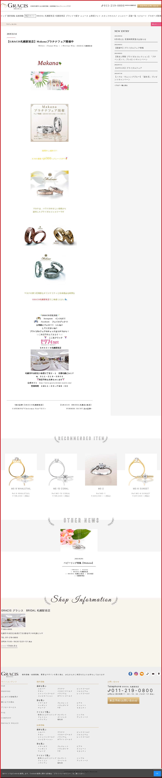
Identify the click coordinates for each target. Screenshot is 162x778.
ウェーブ (42, 707)
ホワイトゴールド (65, 696)
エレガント (62, 714)
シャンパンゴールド (46, 693)
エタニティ (81, 707)
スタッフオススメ (109, 16)
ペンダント (42, 705)
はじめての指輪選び (9, 696)
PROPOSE (6, 691)
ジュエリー (123, 16)
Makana (41, 45)
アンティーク (82, 717)
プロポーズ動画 (154, 16)
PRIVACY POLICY (10, 723)
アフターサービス (8, 707)
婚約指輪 (11, 16)
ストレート (81, 705)
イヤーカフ (42, 703)
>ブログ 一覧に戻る (121, 85)
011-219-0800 (114, 5)
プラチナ (61, 689)
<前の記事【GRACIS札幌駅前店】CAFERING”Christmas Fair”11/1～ (29, 407)
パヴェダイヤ (63, 705)
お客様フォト (95, 16)
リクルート (142, 16)
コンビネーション (45, 696)
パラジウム (62, 693)
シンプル (80, 714)
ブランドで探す (73, 16)
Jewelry (85, 569)
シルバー (42, 689)
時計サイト (30, 16)
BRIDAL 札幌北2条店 (76, 573)
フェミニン (42, 717)
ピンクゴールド (83, 689)
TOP (8, 24)
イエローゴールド (65, 691)
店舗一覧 (132, 16)
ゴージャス (62, 717)
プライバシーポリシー (62, 773)
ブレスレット (63, 703)
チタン (41, 691)
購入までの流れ (7, 702)
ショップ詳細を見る (9, 646)
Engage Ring (52, 45)
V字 (59, 707)
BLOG (14, 24)
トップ (3, 16)
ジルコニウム (82, 691)
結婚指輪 (20, 16)
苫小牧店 (90, 573)
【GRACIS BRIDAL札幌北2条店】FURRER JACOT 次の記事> (76, 407)
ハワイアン (42, 719)
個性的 (60, 719)
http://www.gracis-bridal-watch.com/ (55, 383)
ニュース (84, 16)
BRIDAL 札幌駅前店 (46, 16)
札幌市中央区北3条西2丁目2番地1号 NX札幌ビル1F (22, 633)
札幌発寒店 (60, 16)
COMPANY (6, 718)
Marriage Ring (69, 45)
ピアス (80, 703)
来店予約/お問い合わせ (149, 6)
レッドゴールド (83, 693)
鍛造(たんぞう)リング (47, 714)
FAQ (3, 712)
